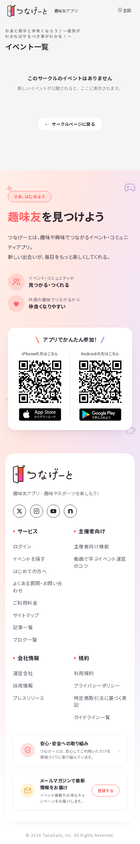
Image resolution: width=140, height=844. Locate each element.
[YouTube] (53, 511)
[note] (70, 511)
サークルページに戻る (73, 124)
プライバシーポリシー (97, 685)
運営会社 (23, 673)
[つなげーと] (42, 474)
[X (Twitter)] (19, 511)
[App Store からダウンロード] (40, 414)
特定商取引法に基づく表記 (100, 701)
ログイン (22, 546)
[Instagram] (36, 511)
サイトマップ (26, 615)
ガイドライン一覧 (92, 717)
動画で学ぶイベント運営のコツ (100, 562)
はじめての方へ (30, 571)
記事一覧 (23, 627)
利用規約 (84, 673)
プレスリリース (28, 697)
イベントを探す (29, 558)
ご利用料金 (25, 602)
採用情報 (23, 685)
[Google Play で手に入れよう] (100, 414)
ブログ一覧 (25, 639)
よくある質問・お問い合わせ (38, 587)
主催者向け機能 (91, 546)
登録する (105, 790)
